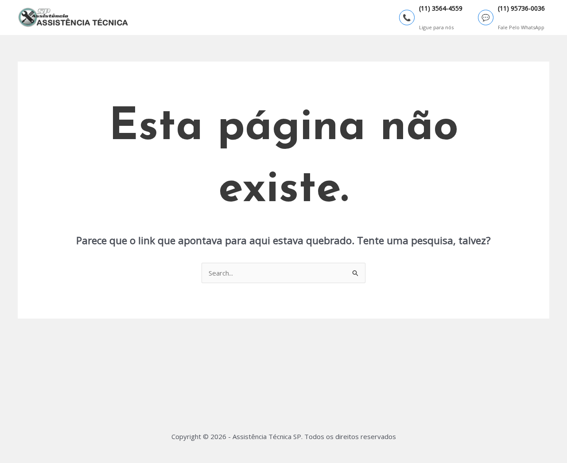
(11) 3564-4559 (440, 8)
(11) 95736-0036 (521, 8)
